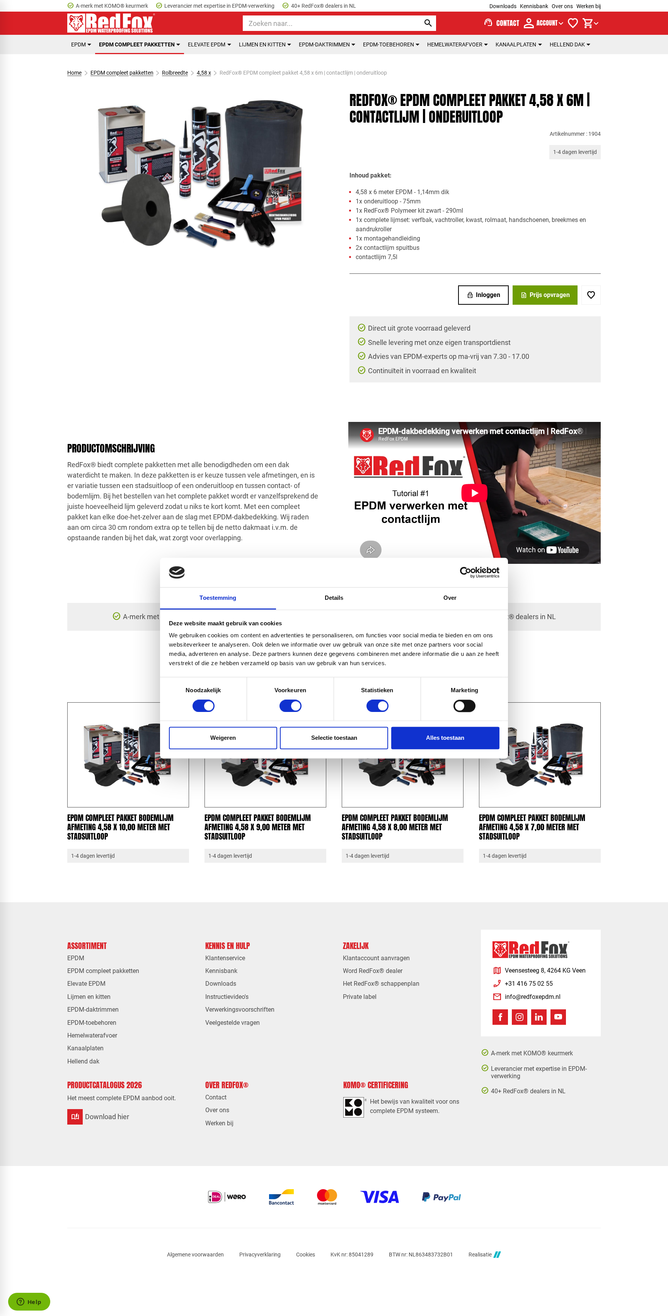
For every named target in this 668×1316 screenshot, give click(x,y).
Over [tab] (450, 598)
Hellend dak (567, 44)
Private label (360, 996)
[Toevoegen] (591, 295)
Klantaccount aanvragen (376, 958)
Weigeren (223, 738)
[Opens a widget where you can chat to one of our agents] (29, 1302)
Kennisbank (534, 6)
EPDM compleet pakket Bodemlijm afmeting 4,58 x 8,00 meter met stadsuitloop (395, 827)
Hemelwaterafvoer (454, 44)
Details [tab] (334, 598)
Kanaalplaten (516, 44)
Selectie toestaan (334, 738)
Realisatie (480, 1254)
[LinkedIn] (539, 1017)
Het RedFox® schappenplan (381, 983)
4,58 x (204, 73)
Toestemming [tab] (217, 598)
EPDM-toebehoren (388, 44)
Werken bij (588, 6)
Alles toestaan (445, 738)
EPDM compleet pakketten (137, 44)
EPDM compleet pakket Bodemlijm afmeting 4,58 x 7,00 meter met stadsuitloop (532, 827)
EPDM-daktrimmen (324, 44)
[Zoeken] (428, 23)
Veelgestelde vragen (232, 1022)
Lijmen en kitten (262, 44)
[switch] (290, 706)
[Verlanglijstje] (573, 23)
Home (74, 73)
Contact (216, 1097)
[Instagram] (519, 1017)
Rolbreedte (175, 73)
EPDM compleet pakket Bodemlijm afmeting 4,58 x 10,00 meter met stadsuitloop (120, 827)
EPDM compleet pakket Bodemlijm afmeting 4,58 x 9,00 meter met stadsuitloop (257, 827)
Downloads (502, 6)
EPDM (78, 44)
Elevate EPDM (206, 44)
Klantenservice (225, 958)
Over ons (562, 6)
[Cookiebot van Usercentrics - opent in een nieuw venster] (465, 572)
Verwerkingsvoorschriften (239, 1009)
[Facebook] (500, 1017)
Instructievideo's (227, 996)
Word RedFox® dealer (372, 971)
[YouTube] (558, 1017)
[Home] (111, 23)
